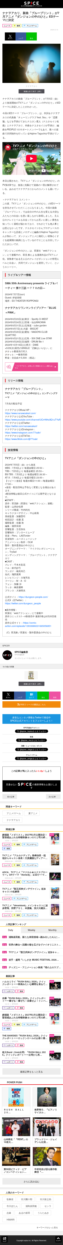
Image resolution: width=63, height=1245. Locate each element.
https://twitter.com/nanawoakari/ (21, 426)
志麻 (9, 1212)
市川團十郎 (26, 1199)
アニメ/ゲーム (14, 813)
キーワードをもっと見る (47, 1227)
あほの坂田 (24, 1212)
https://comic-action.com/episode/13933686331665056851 (28, 624)
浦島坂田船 (31, 1206)
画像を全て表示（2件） (33, 91)
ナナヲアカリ (13, 820)
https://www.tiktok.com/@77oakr (21, 439)
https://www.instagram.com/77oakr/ (23, 432)
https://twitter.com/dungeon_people (23, 603)
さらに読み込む (31, 1181)
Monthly (52, 930)
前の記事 (10, 796)
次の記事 (52, 796)
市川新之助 (45, 1199)
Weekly (31, 930)
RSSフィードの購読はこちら (33, 704)
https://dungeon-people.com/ (33, 596)
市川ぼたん (12, 1206)
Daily (10, 930)
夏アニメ (32, 813)
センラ (47, 1206)
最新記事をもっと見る (31, 1071)
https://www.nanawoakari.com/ (20, 413)
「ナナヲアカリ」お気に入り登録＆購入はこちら (34, 367)
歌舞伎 (10, 1199)
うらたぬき (43, 1212)
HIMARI (11, 1219)
